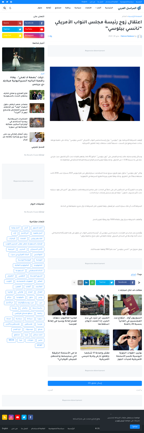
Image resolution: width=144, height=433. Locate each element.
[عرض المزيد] (74, 282)
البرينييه (11, 249)
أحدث (138, 390)
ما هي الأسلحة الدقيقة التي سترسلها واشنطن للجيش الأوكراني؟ (64, 356)
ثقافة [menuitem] (48, 8)
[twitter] (7, 2)
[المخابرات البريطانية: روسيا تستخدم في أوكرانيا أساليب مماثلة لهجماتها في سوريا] (37, 122)
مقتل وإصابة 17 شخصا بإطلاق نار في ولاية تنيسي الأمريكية (95, 356)
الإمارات (12, 239)
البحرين (22, 249)
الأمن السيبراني (36, 249)
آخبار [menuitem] (99, 8)
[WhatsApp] (92, 282)
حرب (40, 303)
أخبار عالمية (37, 233)
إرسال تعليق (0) (95, 383)
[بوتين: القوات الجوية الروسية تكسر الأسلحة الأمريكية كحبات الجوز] (127, 339)
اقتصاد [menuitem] (88, 8)
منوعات (30, 340)
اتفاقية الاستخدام (112, 2)
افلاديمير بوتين (36, 239)
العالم (124, 17)
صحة (9, 319)
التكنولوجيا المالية (22, 265)
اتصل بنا (100, 2)
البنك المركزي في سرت (20, 255)
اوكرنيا (10, 292)
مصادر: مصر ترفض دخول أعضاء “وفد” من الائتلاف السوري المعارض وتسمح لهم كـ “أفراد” (15, 109)
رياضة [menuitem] (68, 8)
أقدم (51, 390)
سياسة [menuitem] (78, 8)
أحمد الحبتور (37, 228)
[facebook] (11, 2)
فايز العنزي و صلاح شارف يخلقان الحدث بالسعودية (15, 94)
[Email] (80, 282)
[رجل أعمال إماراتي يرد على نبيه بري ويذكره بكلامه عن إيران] (37, 137)
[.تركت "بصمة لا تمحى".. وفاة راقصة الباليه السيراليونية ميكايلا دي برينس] (23, 59)
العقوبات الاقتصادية (25, 281)
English (84, 2)
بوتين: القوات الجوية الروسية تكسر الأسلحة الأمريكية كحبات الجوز (129, 356)
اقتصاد (23, 239)
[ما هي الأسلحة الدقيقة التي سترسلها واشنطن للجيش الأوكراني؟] (62, 339)
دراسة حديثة (37, 308)
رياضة (40, 314)
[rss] (4, 417)
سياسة (19, 319)
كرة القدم (17, 330)
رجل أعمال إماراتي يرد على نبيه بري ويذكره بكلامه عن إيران (15, 137)
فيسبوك (29, 330)
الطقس (22, 276)
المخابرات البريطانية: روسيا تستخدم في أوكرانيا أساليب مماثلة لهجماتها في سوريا (16, 123)
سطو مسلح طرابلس (23, 314)
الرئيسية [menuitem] (109, 8)
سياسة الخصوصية (127, 2)
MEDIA (11, 340)
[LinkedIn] (86, 282)
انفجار (30, 292)
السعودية (19, 271)
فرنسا (39, 324)
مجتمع (17, 335)
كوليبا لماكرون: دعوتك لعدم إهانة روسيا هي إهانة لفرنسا (62, 321)
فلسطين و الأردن (13, 324)
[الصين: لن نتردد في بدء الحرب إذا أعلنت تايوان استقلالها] (94, 304)
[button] (10, 8)
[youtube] (3, 2)
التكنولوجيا (38, 265)
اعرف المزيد (119, 421)
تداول (31, 298)
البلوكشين (38, 255)
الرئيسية (139, 2)
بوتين (40, 298)
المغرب (18, 287)
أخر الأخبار (24, 233)
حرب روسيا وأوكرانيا (26, 303)
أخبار (26, 228)
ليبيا (26, 335)
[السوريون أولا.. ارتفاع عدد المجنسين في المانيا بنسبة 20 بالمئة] (127, 304)
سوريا (40, 319)
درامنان (25, 308)
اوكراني (20, 292)
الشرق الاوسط (36, 276)
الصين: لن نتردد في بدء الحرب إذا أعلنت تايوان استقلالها (97, 321)
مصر (40, 340)
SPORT (39, 346)
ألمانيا (28, 287)
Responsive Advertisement (95, 51)
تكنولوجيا (20, 298)
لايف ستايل (37, 335)
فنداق (40, 330)
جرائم (9, 298)
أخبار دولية (15, 228)
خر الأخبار (9, 303)
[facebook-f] (30, 417)
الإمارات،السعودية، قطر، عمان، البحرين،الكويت (23, 244)
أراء (15, 233)
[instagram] (11, 417)
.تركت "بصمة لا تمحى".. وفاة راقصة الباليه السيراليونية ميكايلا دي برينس (23, 81)
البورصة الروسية (24, 260)
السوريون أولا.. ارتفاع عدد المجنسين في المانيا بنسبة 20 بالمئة (128, 321)
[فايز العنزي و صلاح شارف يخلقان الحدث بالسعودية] (37, 95)
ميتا (20, 340)
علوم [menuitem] (40, 8)
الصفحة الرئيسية (135, 17)
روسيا (14, 308)
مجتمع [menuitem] (58, 8)
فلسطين (28, 324)
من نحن (92, 2)
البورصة (39, 260)
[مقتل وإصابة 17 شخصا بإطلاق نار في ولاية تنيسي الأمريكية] (94, 339)
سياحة (29, 319)
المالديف (39, 287)
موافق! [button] (135, 427)
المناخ (40, 292)
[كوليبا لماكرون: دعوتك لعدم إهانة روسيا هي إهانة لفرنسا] (62, 304)
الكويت (9, 281)
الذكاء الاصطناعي (35, 271)
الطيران (10, 276)
